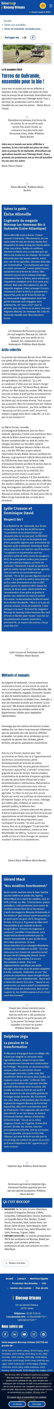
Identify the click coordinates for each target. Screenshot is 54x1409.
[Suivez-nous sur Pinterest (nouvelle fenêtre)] (43, 1334)
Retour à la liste (17, 1263)
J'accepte (36, 1404)
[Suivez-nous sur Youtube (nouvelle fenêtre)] (24, 1334)
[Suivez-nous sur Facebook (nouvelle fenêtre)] (5, 1334)
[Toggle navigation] (50, 6)
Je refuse (17, 1404)
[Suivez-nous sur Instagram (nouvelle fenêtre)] (33, 1334)
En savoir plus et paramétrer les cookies (26, 1397)
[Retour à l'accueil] (9, 3)
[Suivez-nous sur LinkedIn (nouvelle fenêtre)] (14, 1334)
